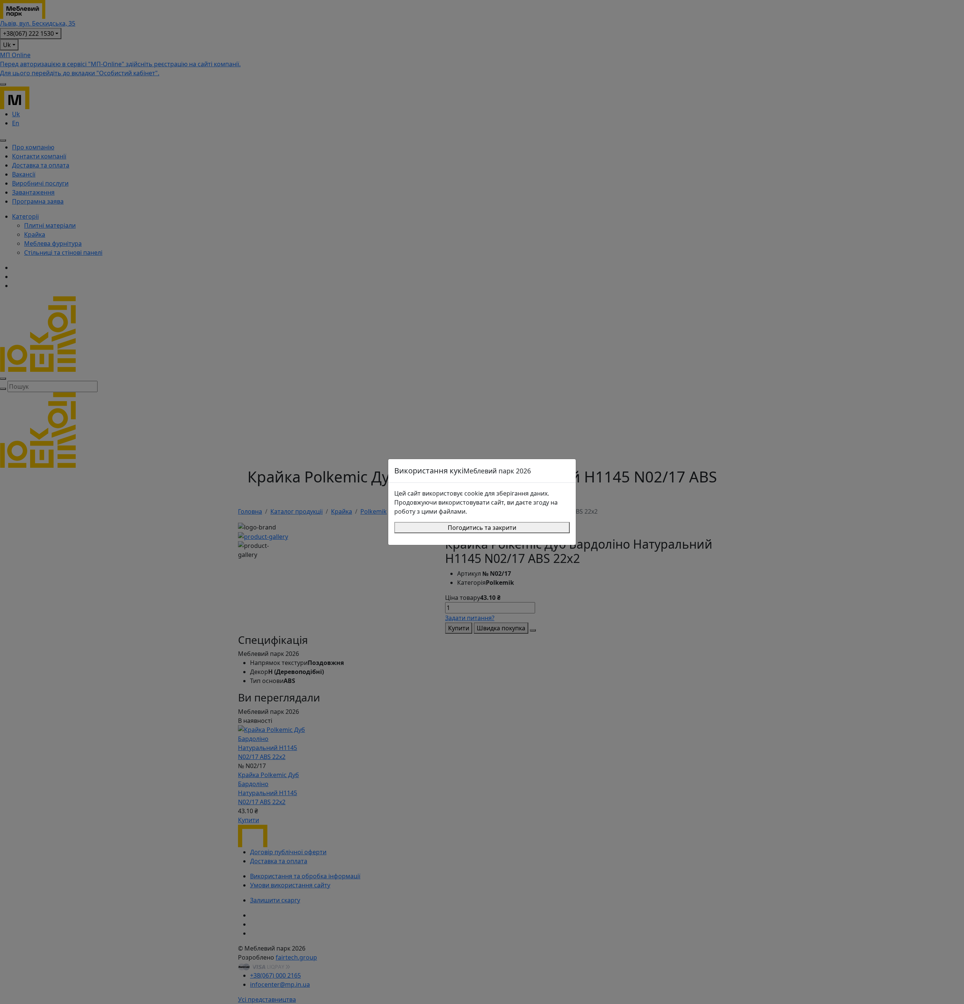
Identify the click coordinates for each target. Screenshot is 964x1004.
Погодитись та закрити (482, 527)
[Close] (567, 471)
